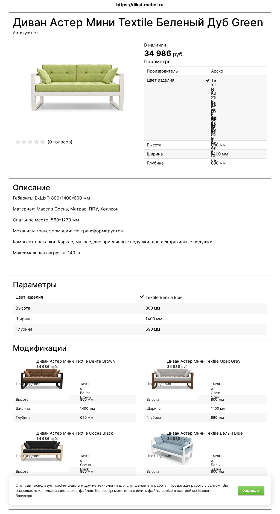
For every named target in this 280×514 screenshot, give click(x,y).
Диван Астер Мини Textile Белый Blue (205, 433)
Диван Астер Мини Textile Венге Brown (75, 361)
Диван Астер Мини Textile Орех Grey (203, 361)
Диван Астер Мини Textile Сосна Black (74, 433)
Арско (217, 71)
